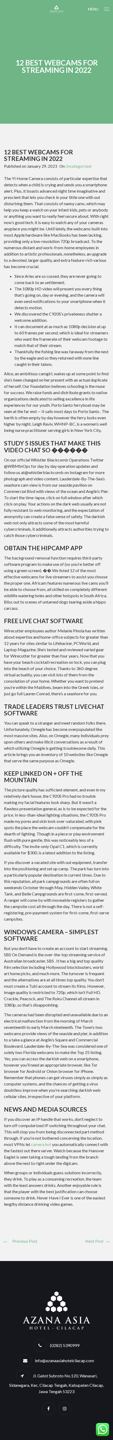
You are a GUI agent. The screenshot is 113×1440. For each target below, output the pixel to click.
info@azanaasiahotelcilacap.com (64, 1360)
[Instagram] (64, 1408)
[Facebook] (48, 1408)
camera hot (41, 1144)
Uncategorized (78, 166)
